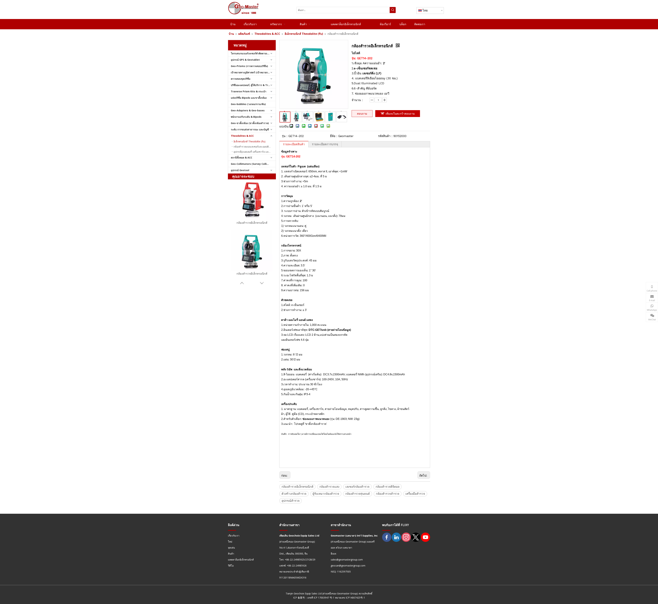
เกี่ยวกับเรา (233, 535)
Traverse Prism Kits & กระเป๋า (248, 91)
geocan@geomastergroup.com (348, 565)
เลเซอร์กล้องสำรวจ (357, 487)
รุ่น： (285, 136)
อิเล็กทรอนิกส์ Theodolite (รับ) (249, 141)
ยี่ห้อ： (334, 136)
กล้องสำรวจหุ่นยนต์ (357, 494)
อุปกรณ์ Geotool (240, 170)
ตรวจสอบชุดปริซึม (240, 78)
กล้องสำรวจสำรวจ (387, 494)
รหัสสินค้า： (385, 136)
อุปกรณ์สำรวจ (291, 501)
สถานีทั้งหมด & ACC (241, 157)
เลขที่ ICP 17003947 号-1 (320, 597)
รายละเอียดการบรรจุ (325, 144)
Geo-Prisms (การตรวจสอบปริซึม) (249, 66)
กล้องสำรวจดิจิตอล (387, 487)
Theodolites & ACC (242, 135)
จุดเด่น (231, 547)
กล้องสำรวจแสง (329, 487)
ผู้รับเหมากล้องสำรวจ (326, 494)
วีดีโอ (231, 565)
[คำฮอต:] (393, 10)
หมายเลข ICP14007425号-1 (350, 597)
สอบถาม (362, 113)
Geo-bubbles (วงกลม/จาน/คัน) (248, 104)
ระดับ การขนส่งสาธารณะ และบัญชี (250, 129)
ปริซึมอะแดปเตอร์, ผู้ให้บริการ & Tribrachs (253, 85)
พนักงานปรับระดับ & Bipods (246, 116)
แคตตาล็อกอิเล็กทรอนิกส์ (241, 559)
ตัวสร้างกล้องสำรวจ (294, 494)
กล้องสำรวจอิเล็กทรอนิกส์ (251, 223)
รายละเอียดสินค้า (294, 144)
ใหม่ (230, 541)
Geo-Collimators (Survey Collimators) (253, 163)
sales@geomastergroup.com (347, 559)
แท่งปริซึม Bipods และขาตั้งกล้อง (249, 97)
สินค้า (231, 553)
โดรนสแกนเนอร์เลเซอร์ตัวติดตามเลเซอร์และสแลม (253, 53)
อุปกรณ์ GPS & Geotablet (245, 59)
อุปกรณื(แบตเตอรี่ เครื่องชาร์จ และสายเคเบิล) (255, 151)
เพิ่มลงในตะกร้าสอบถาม (400, 113)
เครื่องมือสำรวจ (415, 494)
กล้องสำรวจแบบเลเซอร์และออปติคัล (253, 146)
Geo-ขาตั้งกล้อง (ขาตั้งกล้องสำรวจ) (250, 123)
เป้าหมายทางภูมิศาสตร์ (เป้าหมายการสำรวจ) (253, 72)
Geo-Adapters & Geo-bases (248, 110)
